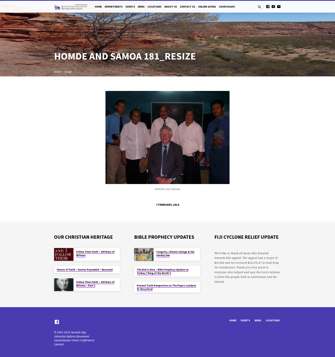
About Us (170, 6)
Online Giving (207, 6)
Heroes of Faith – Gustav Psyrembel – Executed (85, 269)
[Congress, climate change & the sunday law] (144, 254)
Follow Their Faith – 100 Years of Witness (95, 253)
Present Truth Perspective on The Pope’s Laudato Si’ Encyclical (166, 287)
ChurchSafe (227, 6)
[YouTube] (273, 6)
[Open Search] (259, 7)
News (141, 6)
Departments (114, 6)
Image (68, 71)
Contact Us (187, 6)
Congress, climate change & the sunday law (175, 253)
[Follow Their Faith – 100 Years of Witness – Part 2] (63, 284)
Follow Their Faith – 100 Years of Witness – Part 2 (95, 283)
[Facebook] (268, 6)
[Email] (279, 6)
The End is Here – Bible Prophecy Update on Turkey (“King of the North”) (163, 271)
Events (130, 6)
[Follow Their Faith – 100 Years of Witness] (63, 254)
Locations (154, 6)
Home (98, 6)
